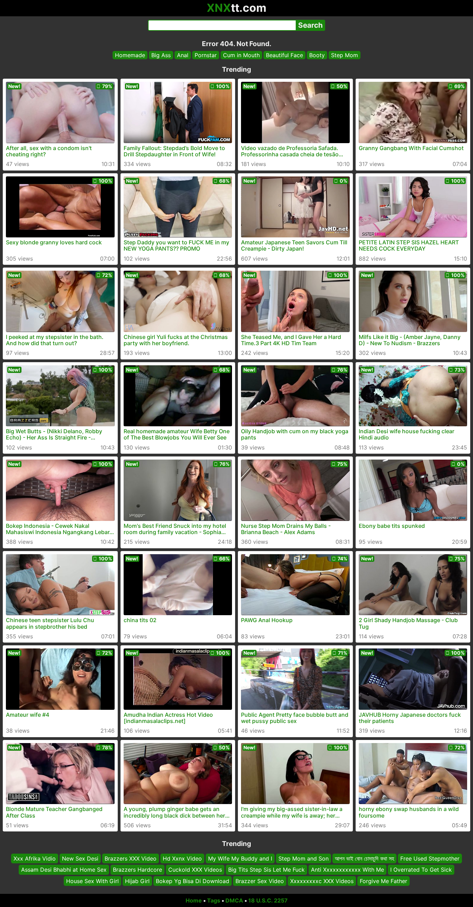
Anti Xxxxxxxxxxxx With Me (347, 869)
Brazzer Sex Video (259, 881)
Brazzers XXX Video (131, 858)
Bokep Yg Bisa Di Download (192, 881)
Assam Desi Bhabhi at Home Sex (64, 869)
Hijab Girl (137, 881)
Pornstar (206, 55)
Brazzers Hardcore (137, 869)
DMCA (234, 900)
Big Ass (161, 55)
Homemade (130, 55)
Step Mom (344, 55)
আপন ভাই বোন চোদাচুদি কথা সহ (364, 858)
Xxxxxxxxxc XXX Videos (322, 881)
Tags (213, 900)
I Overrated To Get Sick (421, 869)
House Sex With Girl (92, 881)
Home (194, 900)
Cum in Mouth (241, 55)
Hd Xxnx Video (182, 858)
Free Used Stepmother (429, 858)
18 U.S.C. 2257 (268, 900)
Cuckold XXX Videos (195, 869)
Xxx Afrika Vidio (35, 858)
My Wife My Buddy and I (240, 858)
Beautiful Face (284, 55)
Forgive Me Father (383, 881)
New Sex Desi (80, 858)
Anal (182, 55)
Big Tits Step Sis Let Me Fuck (266, 869)
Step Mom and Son (303, 858)
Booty (317, 55)
